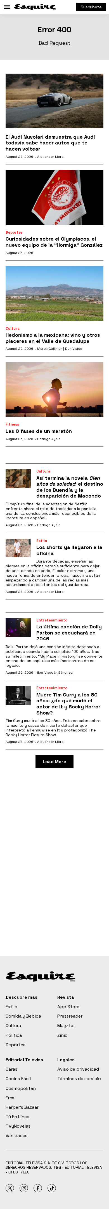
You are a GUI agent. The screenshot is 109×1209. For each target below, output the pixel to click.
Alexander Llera (50, 156)
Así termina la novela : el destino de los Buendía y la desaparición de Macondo (69, 487)
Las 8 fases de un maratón (39, 431)
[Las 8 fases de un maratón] (54, 389)
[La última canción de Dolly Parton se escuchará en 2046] (18, 627)
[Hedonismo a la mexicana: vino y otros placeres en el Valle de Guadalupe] (54, 293)
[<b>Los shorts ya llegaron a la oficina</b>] (18, 548)
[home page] (35, 7)
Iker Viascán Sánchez (55, 672)
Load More (54, 762)
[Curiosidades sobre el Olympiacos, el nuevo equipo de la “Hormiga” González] (54, 197)
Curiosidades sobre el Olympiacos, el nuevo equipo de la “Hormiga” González (54, 242)
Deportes (14, 232)
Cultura (13, 328)
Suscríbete (91, 6)
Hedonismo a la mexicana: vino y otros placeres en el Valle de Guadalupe (53, 338)
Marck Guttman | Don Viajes (59, 348)
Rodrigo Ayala (48, 439)
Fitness (12, 424)
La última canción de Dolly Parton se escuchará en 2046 (69, 632)
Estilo (41, 540)
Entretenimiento (51, 620)
